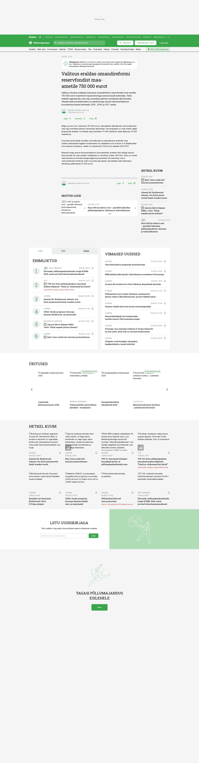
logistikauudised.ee (77, 37)
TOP (45, 281)
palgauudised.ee (159, 37)
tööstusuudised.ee (61, 37)
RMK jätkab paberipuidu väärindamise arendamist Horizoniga (134, 274)
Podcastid (97, 49)
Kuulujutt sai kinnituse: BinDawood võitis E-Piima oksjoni (40, 501)
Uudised (47, 296)
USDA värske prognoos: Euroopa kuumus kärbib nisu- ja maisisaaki (76, 501)
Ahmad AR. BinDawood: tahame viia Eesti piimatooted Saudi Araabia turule (154, 195)
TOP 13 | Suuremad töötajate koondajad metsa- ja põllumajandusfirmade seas (114, 462)
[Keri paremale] (135, 208)
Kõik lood (41, 49)
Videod (106, 49)
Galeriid (62, 49)
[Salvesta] (92, 268)
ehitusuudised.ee (118, 37)
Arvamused (52, 49)
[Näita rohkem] (168, 37)
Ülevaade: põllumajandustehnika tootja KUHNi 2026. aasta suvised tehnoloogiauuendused (153, 501)
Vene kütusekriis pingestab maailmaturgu (125, 264)
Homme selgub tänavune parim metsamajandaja (128, 306)
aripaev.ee (49, 37)
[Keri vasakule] (84, 208)
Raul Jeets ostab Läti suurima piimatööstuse (68, 337)
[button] (64, 535)
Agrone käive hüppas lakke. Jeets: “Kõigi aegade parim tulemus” (153, 211)
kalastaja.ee (147, 37)
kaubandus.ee (91, 37)
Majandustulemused (53, 321)
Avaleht (32, 49)
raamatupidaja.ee (104, 37)
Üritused (115, 49)
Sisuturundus (80, 49)
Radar (138, 49)
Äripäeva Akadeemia (78, 402)
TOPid (70, 49)
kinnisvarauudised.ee (133, 37)
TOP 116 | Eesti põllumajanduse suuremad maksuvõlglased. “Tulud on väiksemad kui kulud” (153, 462)
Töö (89, 49)
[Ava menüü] (40, 37)
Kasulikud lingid (127, 49)
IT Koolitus (138, 402)
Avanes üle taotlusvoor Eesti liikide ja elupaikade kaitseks (133, 284)
